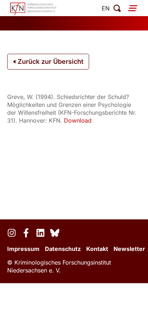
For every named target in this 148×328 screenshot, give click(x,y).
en (106, 8)
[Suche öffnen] (117, 8)
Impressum (23, 248)
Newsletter (129, 248)
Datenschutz (63, 248)
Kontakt (97, 248)
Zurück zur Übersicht (49, 61)
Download (78, 120)
